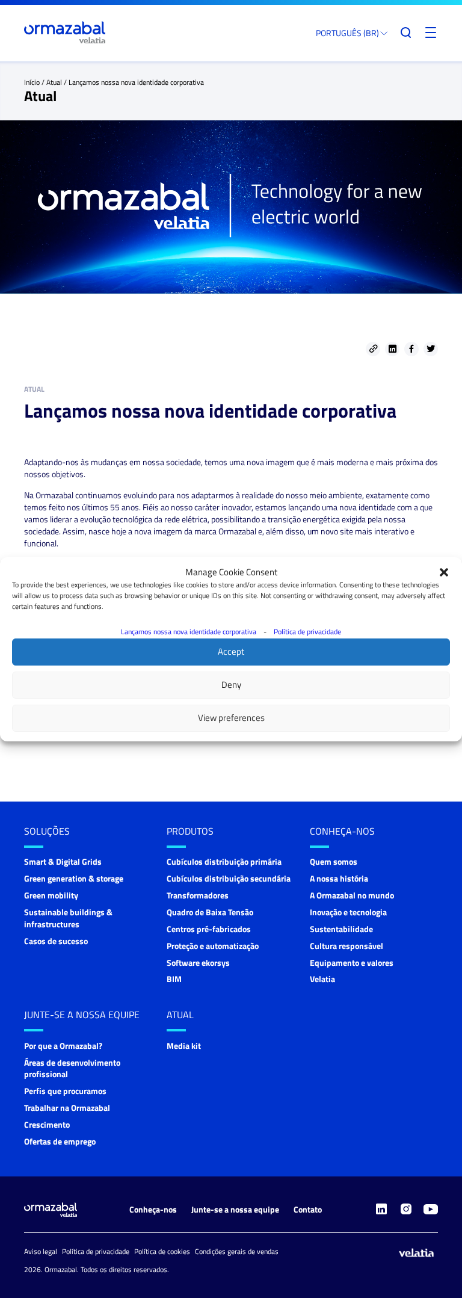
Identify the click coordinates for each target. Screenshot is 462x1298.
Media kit (184, 1045)
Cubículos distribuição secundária (229, 878)
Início (32, 82)
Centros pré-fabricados (209, 929)
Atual (54, 82)
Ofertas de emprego (60, 1141)
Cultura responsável (346, 945)
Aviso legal (40, 1251)
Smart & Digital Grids (63, 861)
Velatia (322, 978)
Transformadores (198, 895)
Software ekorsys (198, 962)
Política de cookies (162, 1251)
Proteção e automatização (213, 945)
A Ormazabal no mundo (352, 895)
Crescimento (47, 1124)
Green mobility (51, 895)
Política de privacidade (307, 631)
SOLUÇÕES (47, 831)
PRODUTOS (190, 831)
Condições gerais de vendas (237, 1251)
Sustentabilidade (341, 929)
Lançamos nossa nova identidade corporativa (188, 631)
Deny (231, 684)
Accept (231, 651)
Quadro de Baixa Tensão (210, 912)
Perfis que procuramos (65, 1090)
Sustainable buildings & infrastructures (68, 918)
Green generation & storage (73, 878)
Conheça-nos (342, 831)
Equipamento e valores (351, 962)
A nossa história (339, 878)
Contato (308, 1209)
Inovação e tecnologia (348, 912)
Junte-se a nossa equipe (82, 1014)
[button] (444, 572)
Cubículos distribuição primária (224, 861)
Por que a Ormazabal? (63, 1045)
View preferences (231, 718)
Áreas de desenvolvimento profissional (72, 1068)
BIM (174, 978)
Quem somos (333, 861)
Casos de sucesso (56, 941)
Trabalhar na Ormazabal (67, 1107)
